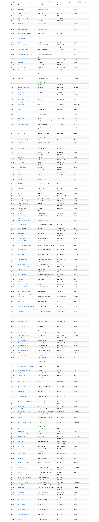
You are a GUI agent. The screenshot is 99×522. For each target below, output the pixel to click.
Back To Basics (21, 72)
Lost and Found (21, 198)
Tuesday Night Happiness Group (25, 477)
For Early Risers (21, 20)
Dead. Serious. (21, 205)
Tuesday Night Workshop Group (24, 422)
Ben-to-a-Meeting (21, 238)
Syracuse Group (21, 431)
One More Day (21, 159)
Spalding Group (21, 446)
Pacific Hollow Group (22, 420)
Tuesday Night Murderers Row (24, 360)
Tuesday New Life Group (23, 251)
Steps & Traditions (22, 386)
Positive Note (21, 9)
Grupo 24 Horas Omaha (23, 49)
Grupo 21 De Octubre (22, 259)
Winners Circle (21, 148)
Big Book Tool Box (21, 504)
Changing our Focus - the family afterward (26, 366)
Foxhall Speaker (21, 425)
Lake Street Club (21, 326)
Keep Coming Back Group (23, 474)
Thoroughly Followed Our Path (24, 370)
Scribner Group (21, 489)
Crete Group (20, 441)
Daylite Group (21, 118)
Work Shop (20, 193)
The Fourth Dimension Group (24, 347)
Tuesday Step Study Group (23, 264)
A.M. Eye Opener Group (23, 35)
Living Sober (20, 80)
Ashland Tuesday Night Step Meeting (26, 306)
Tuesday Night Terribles (23, 286)
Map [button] (85, 2)
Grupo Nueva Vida (21, 269)
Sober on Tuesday (21, 499)
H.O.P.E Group (21, 492)
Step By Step (20, 62)
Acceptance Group (22, 78)
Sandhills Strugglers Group (23, 462)
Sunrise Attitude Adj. (22, 13)
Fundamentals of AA (22, 224)
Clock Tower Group (22, 135)
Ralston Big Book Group (23, 509)
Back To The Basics (22, 69)
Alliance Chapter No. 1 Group (24, 139)
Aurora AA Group (21, 375)
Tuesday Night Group (22, 381)
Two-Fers (20, 174)
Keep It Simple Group (22, 355)
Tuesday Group (21, 164)
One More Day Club (22, 301)
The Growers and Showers (23, 249)
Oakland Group (21, 403)
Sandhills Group (21, 487)
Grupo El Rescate (21, 271)
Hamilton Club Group (22, 514)
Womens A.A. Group (22, 256)
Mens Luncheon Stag (22, 146)
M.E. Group (20, 428)
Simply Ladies (21, 208)
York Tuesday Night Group (23, 308)
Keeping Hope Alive (22, 162)
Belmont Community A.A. (23, 393)
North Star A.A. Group (22, 279)
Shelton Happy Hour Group (23, 352)
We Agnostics (21, 233)
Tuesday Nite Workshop (23, 284)
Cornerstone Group (22, 451)
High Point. (20, 417)
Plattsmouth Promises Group (24, 411)
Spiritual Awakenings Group (24, 220)
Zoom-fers (20, 179)
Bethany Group (21, 7)
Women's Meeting (22, 235)
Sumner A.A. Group (22, 484)
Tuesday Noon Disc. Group (23, 99)
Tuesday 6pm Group (22, 215)
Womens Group (21, 296)
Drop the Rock (21, 104)
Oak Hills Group (21, 458)
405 (18, 357)
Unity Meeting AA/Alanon (23, 438)
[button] (29, 2)
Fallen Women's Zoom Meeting (24, 329)
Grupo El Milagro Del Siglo (23, 335)
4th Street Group (21, 89)
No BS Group (20, 195)
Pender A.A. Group (22, 274)
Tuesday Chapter (21, 133)
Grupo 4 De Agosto (22, 210)
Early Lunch (20, 75)
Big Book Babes (21, 254)
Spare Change (21, 154)
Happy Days (20, 27)
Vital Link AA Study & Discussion (25, 313)
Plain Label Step (21, 406)
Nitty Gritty (20, 512)
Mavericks (20, 213)
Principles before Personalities (24, 33)
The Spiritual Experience (23, 340)
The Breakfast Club (22, 67)
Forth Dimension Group (23, 345)
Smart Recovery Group (22, 230)
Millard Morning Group (22, 29)
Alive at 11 (20, 519)
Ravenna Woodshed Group (23, 469)
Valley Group (20, 228)
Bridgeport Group (21, 276)
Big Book (19, 97)
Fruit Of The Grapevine (23, 203)
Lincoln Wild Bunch (22, 479)
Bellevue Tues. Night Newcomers (25, 401)
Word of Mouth (21, 324)
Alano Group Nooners (22, 120)
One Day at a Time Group (23, 482)
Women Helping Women (23, 52)
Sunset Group (21, 311)
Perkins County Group (22, 319)
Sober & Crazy (21, 112)
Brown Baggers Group (22, 102)
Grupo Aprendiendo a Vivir (23, 266)
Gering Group (21, 448)
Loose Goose (20, 152)
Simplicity (20, 114)
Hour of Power (21, 337)
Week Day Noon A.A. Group (23, 87)
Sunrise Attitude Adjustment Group (25, 15)
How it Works (21, 517)
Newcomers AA (21, 398)
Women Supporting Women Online (25, 54)
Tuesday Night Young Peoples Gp (25, 261)
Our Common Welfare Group (24, 240)
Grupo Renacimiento (22, 388)
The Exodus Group (22, 243)
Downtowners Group (22, 467)
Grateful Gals (21, 299)
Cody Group (20, 377)
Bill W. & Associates (22, 107)
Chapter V (20, 64)
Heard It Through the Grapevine (24, 245)
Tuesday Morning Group (23, 44)
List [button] (79, 2)
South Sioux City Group (23, 350)
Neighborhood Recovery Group (24, 294)
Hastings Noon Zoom (22, 127)
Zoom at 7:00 (20, 23)
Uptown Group (21, 92)
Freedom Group (21, 59)
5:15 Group (20, 172)
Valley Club (20, 47)
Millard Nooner (21, 157)
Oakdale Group (21, 494)
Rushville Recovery (22, 384)
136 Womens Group (22, 372)
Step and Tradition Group (23, 464)
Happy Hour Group (22, 177)
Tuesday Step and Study (23, 456)
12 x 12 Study (21, 304)
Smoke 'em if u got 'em (22, 321)
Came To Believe (21, 453)
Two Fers (20, 183)
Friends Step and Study (23, 396)
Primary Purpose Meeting (23, 18)
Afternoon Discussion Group (24, 200)
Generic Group (21, 188)
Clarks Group (20, 472)
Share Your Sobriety (22, 413)
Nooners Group (21, 84)
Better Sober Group (22, 289)
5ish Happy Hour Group (23, 167)
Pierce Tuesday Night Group (24, 291)
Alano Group (20, 94)
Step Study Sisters (22, 130)
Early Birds (20, 42)
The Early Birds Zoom (22, 38)
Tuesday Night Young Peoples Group (25, 433)
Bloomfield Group (21, 342)
